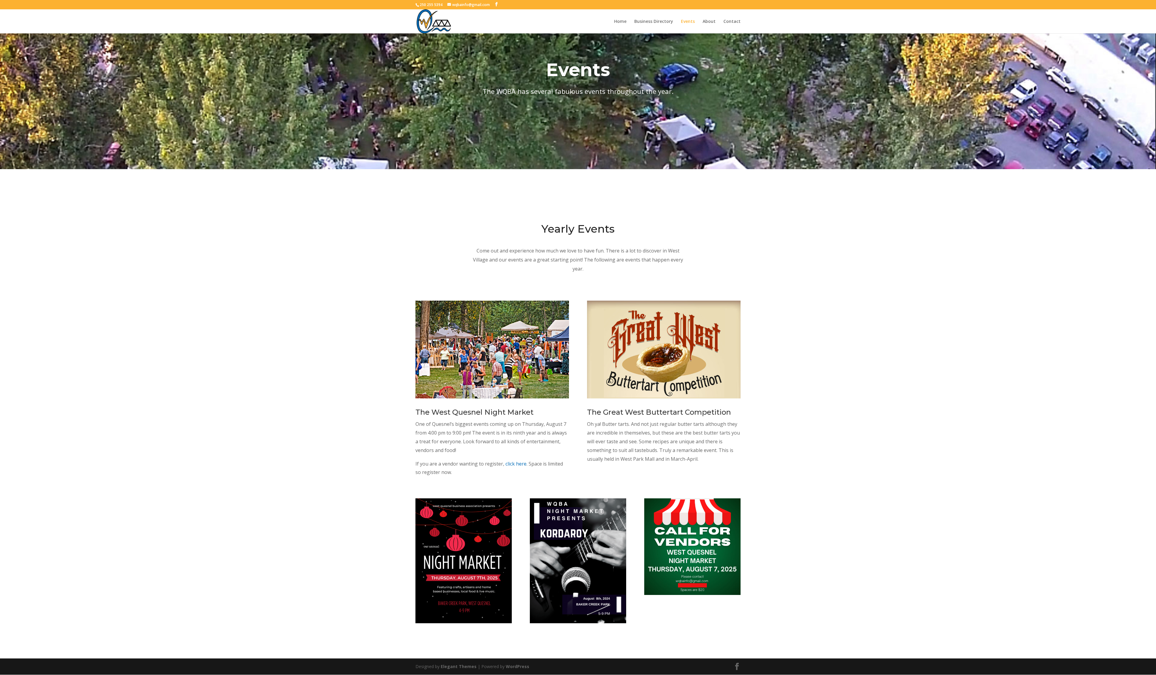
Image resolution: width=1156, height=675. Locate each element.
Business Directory (653, 21)
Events (688, 21)
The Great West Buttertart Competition (659, 412)
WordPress (517, 666)
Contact (732, 21)
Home (620, 21)
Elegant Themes (459, 666)
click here (516, 463)
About (709, 21)
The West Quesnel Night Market (474, 412)
